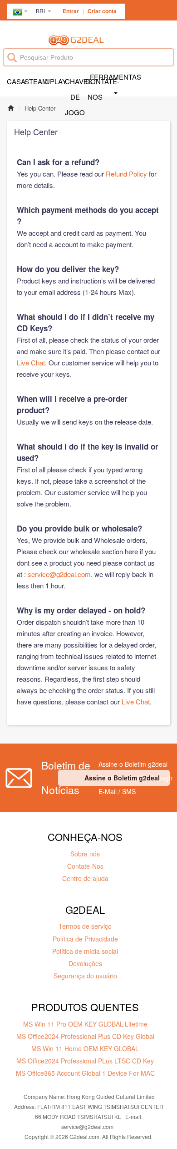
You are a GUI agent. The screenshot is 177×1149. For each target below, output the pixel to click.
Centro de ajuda (85, 878)
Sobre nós (85, 853)
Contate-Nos (85, 866)
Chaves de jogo (75, 88)
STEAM (34, 81)
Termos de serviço (85, 926)
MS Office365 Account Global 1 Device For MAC (85, 1073)
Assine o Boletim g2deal (122, 777)
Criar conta (102, 11)
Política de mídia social (85, 951)
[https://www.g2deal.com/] (76, 39)
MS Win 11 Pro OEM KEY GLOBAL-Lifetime (85, 1023)
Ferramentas (115, 76)
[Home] (11, 108)
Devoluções (85, 963)
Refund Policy (126, 173)
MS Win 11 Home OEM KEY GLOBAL (85, 1048)
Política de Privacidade (85, 938)
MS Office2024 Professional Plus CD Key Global (85, 1036)
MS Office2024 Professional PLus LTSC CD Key (85, 1060)
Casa (16, 81)
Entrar (71, 11)
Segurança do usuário (85, 975)
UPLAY (55, 81)
